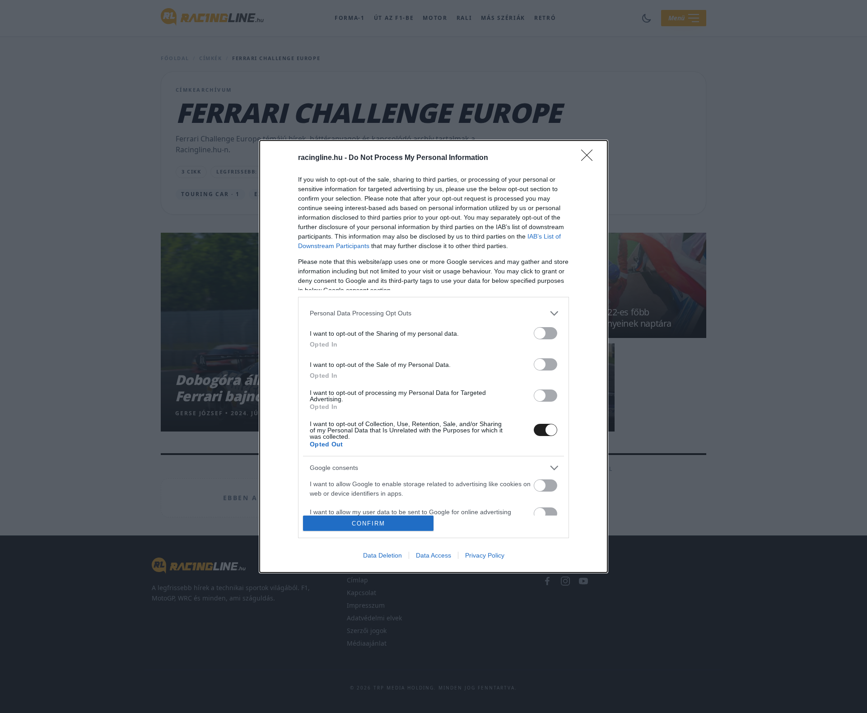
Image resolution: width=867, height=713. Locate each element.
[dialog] (433, 356)
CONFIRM (368, 523)
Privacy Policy (484, 555)
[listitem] (433, 313)
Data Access (433, 555)
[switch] (545, 333)
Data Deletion (382, 555)
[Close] (589, 158)
